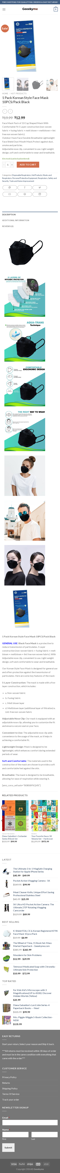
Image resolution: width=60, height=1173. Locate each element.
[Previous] (7, 47)
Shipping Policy (9, 1088)
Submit (8, 1147)
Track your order (10, 1099)
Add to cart (28, 164)
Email (6, 1117)
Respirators (42, 178)
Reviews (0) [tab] (7, 226)
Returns (6, 1082)
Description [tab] (9, 214)
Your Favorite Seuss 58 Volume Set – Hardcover (42, 837)
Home (5, 93)
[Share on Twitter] (39, 187)
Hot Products (19, 93)
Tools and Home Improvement (21, 181)
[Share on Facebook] (24, 187)
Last (33, 1139)
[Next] (53, 47)
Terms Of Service (10, 1094)
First (4, 1139)
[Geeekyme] (30, 9)
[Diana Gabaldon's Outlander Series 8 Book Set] (15, 815)
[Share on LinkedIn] (39, 194)
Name (6, 1129)
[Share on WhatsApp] (9, 187)
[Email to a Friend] (9, 194)
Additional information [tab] (15, 220)
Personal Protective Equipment (24, 178)
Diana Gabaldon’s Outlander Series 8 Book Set (14, 837)
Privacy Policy (9, 1077)
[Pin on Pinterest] (24, 194)
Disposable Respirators (21, 175)
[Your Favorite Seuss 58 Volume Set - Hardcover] (44, 815)
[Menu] (4, 9)
